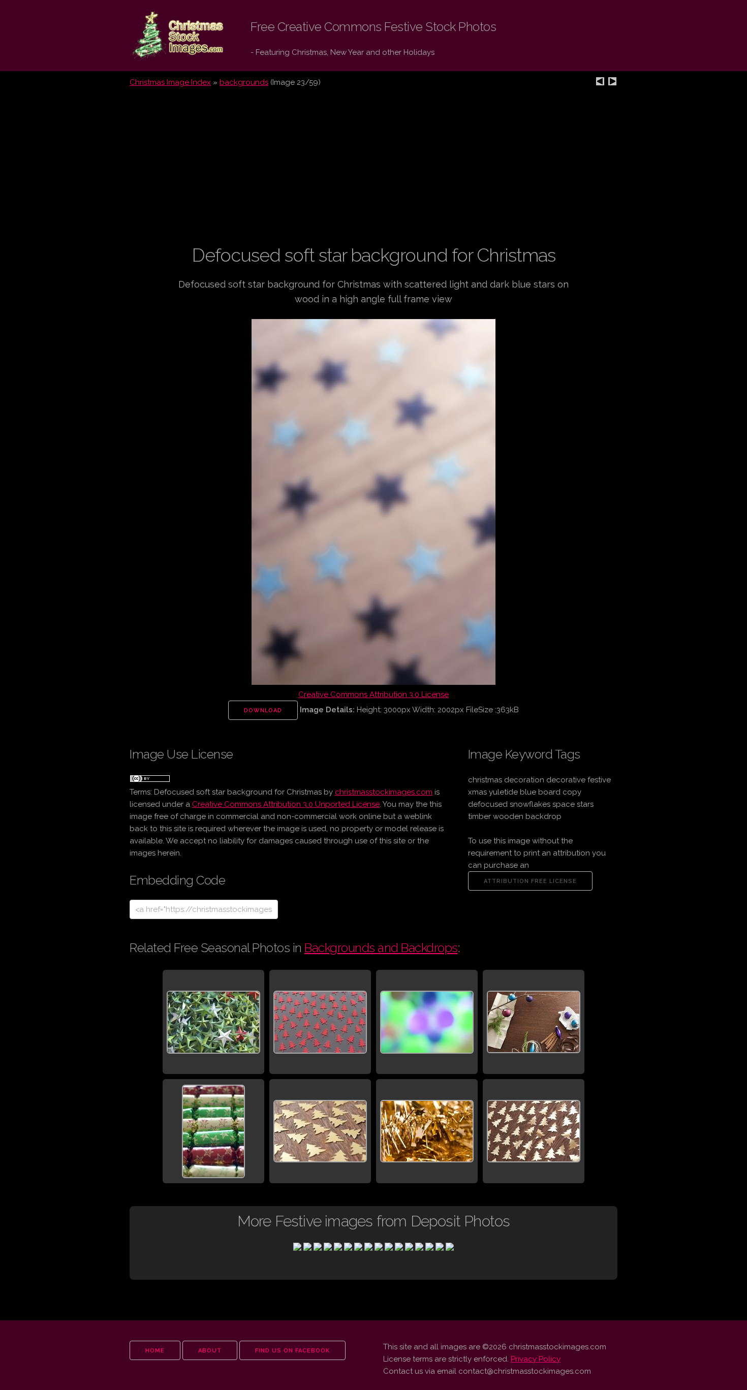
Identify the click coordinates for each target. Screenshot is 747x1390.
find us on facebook (292, 1350)
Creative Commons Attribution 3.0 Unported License (286, 804)
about (210, 1350)
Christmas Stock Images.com (169, 36)
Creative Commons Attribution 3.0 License (373, 694)
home (155, 1350)
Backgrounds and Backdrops (381, 947)
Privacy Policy (536, 1359)
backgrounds (244, 82)
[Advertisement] (373, 172)
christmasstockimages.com (383, 792)
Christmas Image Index (170, 82)
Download (263, 710)
